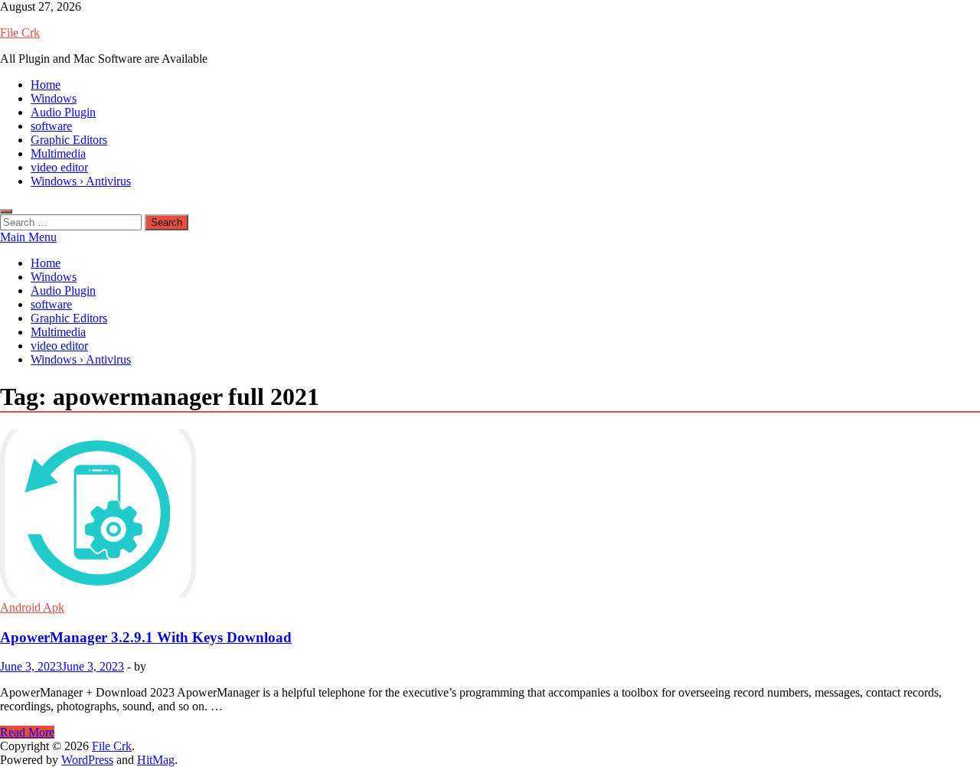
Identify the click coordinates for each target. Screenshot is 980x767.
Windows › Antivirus (81, 181)
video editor (59, 167)
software (51, 125)
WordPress (87, 759)
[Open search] (6, 211)
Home (45, 84)
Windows (54, 98)
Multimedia (58, 153)
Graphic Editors (69, 139)
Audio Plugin (63, 112)
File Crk (20, 32)
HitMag (156, 759)
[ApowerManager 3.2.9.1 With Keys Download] (490, 515)
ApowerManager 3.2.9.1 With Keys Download (146, 637)
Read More (27, 732)
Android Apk (32, 607)
